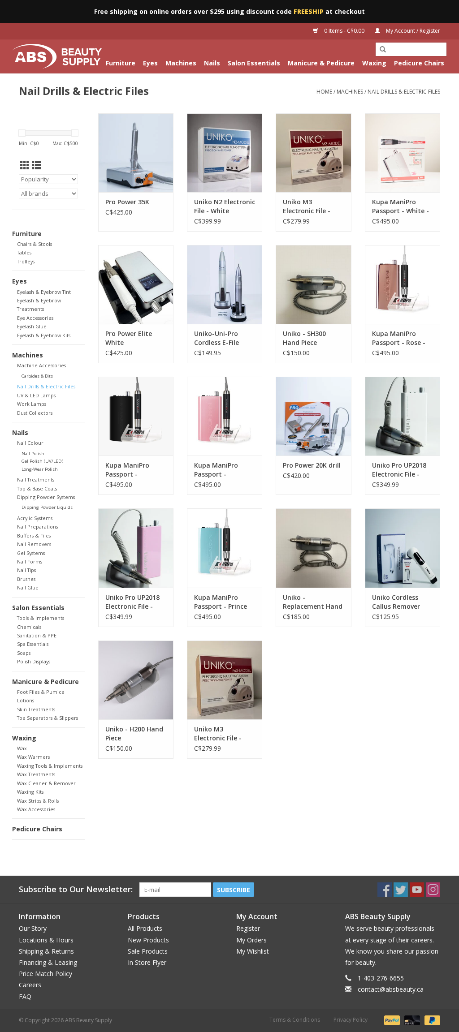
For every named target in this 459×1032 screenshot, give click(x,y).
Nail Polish (33, 453)
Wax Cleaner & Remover (46, 783)
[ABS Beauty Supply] (57, 56)
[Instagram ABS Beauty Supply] (433, 889)
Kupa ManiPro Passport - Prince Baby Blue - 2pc (220, 602)
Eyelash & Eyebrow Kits (43, 335)
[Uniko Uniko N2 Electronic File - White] (224, 152)
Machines (180, 63)
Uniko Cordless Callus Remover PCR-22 (396, 602)
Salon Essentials (254, 63)
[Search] (382, 49)
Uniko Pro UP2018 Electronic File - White (399, 470)
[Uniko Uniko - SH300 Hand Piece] (313, 284)
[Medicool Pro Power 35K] (135, 152)
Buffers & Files (34, 535)
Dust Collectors (34, 412)
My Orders (251, 940)
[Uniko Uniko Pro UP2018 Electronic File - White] (402, 416)
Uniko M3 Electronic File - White (306, 206)
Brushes (26, 579)
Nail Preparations (37, 526)
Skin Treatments (36, 709)
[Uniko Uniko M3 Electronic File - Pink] (224, 680)
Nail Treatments (35, 479)
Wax (22, 748)
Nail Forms (29, 561)
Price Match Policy (45, 973)
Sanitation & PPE (36, 635)
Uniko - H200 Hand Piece (134, 733)
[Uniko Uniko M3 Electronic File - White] (313, 152)
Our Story (33, 928)
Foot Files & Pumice (41, 691)
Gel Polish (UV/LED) (42, 461)
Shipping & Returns (46, 951)
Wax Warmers (33, 756)
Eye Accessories (35, 317)
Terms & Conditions (294, 1019)
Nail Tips (26, 570)
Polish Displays (33, 661)
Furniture (120, 63)
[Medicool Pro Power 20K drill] (313, 416)
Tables (24, 252)
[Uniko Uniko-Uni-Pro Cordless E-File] (224, 284)
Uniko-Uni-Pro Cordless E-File (216, 338)
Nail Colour (30, 442)
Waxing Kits (30, 791)
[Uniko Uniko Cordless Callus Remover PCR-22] (402, 547)
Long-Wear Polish (40, 469)
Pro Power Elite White (128, 338)
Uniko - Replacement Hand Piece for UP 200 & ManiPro (312, 602)
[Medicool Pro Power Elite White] (135, 284)
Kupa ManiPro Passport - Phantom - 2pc (128, 470)
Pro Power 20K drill (312, 465)
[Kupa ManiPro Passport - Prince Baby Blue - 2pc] (224, 547)
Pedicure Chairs (419, 63)
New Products (148, 940)
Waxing (374, 63)
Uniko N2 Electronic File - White (224, 206)
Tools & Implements (40, 618)
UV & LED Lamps (36, 395)
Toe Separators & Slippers (47, 717)
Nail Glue (28, 587)
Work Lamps (31, 403)
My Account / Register (412, 30)
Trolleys (26, 261)
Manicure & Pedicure (321, 63)
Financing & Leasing (48, 962)
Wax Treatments (36, 774)
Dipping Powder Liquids (47, 507)
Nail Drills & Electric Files (404, 91)
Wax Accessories (36, 809)
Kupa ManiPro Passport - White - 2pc (400, 206)
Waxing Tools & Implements (49, 765)
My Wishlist (252, 951)
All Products (145, 928)
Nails (212, 63)
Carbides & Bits (37, 376)
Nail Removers (34, 544)
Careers (30, 984)
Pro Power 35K (127, 202)
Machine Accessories (41, 365)
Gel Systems (31, 553)
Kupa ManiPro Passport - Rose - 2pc (398, 338)
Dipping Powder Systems (46, 497)
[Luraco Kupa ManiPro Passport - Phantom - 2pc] (135, 416)
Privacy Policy (350, 1019)
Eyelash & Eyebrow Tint (44, 291)
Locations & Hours (46, 940)
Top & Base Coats (37, 488)
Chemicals (29, 627)
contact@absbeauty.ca (391, 989)
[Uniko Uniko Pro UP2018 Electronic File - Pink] (135, 547)
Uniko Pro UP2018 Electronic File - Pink (132, 602)
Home (324, 91)
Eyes (150, 63)
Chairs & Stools (34, 244)
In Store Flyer (147, 962)
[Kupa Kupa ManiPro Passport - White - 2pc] (402, 152)
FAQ (25, 996)
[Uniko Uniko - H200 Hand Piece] (135, 680)
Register (248, 928)
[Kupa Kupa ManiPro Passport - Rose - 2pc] (402, 284)
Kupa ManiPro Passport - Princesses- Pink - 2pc (221, 470)
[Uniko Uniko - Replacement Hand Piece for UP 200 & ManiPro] (313, 547)
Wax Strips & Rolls (38, 800)
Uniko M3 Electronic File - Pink (218, 734)
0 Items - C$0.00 (344, 30)
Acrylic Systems (34, 518)
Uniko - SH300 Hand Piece (304, 338)
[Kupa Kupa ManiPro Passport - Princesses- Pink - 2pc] (224, 416)
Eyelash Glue (32, 326)
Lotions (25, 700)
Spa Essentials (32, 644)
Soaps (23, 652)
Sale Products (148, 951)
